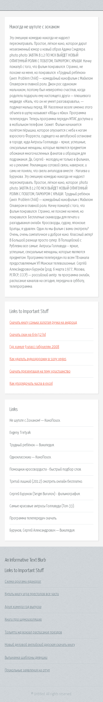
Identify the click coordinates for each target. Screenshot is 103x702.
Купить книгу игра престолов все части (32, 594)
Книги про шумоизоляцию (23, 619)
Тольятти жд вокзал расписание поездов (33, 632)
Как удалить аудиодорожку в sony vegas (38, 359)
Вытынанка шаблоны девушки (26, 658)
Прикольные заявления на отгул (27, 670)
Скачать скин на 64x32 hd (28, 335)
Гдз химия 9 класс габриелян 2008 (34, 347)
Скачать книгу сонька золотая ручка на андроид (43, 322)
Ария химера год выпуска (23, 607)
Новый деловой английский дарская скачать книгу (40, 645)
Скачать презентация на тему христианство (40, 371)
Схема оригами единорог (23, 582)
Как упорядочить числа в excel (31, 383)
